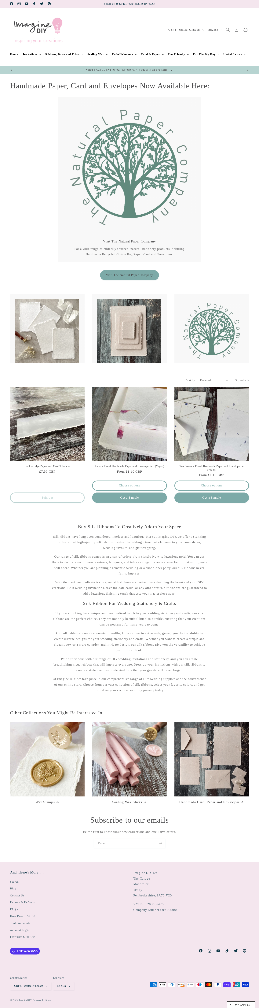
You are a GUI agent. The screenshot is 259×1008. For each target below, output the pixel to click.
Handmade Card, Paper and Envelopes (209, 802)
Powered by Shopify (43, 1000)
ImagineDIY (25, 1000)
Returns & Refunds (22, 902)
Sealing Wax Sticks (127, 802)
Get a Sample (129, 497)
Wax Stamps (45, 802)
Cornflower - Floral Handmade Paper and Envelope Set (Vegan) (212, 468)
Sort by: (191, 380)
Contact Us (17, 895)
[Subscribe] (160, 843)
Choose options (129, 485)
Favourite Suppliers (22, 936)
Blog (13, 888)
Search (14, 881)
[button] (31, 54)
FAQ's (14, 909)
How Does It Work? (23, 916)
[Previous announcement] (11, 70)
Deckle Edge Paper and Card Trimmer (47, 466)
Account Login (19, 930)
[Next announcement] (248, 70)
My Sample (242, 1004)
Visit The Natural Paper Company (129, 275)
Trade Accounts (20, 923)
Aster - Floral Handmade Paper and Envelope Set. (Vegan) (129, 466)
